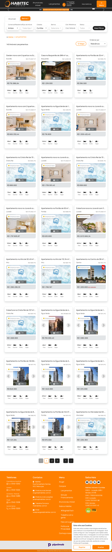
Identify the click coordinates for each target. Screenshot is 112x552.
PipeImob (50, 550)
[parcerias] (93, 8)
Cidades (39, 25)
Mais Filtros (99, 28)
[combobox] (25, 18)
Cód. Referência (71, 25)
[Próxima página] (71, 460)
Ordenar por (94, 40)
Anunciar (12, 19)
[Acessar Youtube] (98, 482)
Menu (101, 5)
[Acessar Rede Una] (94, 510)
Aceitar (101, 547)
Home (10, 37)
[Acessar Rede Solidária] (88, 510)
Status (82, 25)
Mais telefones (87, 4)
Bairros (53, 25)
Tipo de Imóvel (27, 25)
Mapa (81, 44)
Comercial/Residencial (14, 25)
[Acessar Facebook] (87, 482)
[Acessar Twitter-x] (94, 482)
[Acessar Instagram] (91, 482)
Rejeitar (82, 547)
